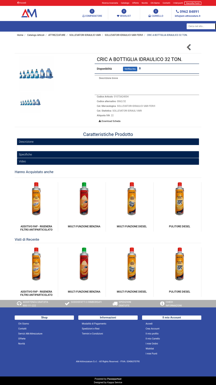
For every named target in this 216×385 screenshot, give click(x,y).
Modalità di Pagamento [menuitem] (94, 323)
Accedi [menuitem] (149, 323)
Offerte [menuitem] (135, 3)
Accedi (23, 3)
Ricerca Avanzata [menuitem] (110, 3)
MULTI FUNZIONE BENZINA (84, 226)
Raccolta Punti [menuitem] (193, 3)
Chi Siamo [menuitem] (155, 3)
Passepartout (114, 379)
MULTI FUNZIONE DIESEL (132, 226)
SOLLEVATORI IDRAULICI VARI (85, 35)
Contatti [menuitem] (166, 3)
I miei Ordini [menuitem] (152, 343)
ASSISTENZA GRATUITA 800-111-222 (35, 304)
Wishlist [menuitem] (150, 348)
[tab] (108, 141)
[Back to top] (207, 376)
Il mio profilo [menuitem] (152, 333)
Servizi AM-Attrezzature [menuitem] (30, 333)
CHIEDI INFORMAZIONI (174, 304)
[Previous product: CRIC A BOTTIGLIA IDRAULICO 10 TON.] (189, 47)
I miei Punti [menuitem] (151, 353)
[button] (36, 73)
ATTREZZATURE (56, 35)
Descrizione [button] (26, 141)
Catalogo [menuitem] (125, 3)
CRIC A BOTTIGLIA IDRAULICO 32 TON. (167, 35)
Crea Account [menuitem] (152, 328)
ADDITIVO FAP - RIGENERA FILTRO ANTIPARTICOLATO (36, 228)
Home (20, 35)
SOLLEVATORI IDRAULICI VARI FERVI (124, 35)
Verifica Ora (130, 69)
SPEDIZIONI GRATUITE (125, 304)
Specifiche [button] (25, 154)
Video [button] (22, 161)
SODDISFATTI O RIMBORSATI (86, 302)
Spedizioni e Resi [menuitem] (90, 328)
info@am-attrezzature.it (187, 16)
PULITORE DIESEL (179, 226)
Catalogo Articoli (35, 35)
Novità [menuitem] (145, 3)
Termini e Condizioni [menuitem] (92, 333)
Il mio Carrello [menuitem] (153, 338)
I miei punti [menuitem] (178, 3)
